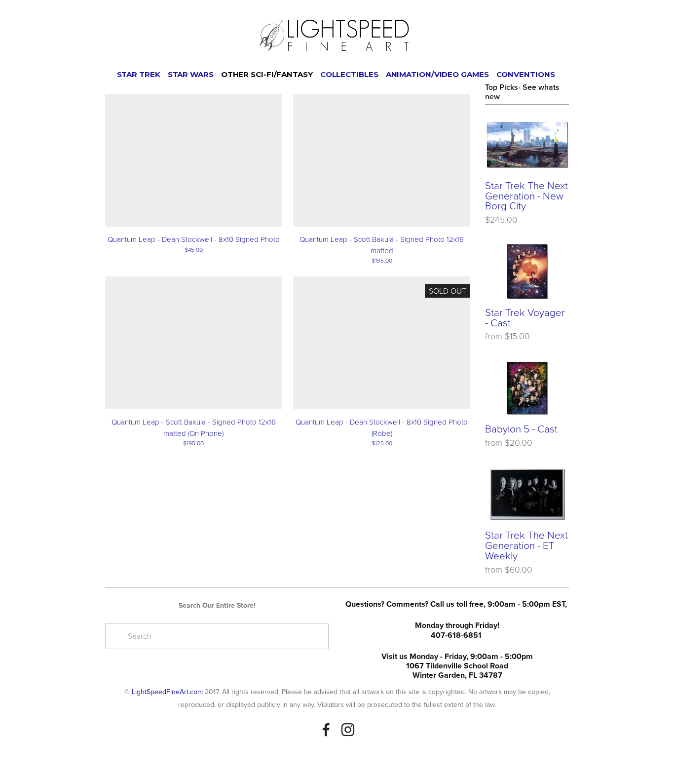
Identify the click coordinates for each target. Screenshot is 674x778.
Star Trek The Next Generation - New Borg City (526, 195)
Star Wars (191, 74)
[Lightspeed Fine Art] (348, 730)
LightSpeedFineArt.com (167, 692)
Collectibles (349, 74)
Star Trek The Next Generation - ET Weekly (526, 545)
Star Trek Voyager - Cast (525, 317)
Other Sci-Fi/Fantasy (267, 74)
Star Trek (138, 74)
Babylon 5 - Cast (521, 429)
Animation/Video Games (437, 74)
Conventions (525, 74)
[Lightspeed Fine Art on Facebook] (326, 730)
